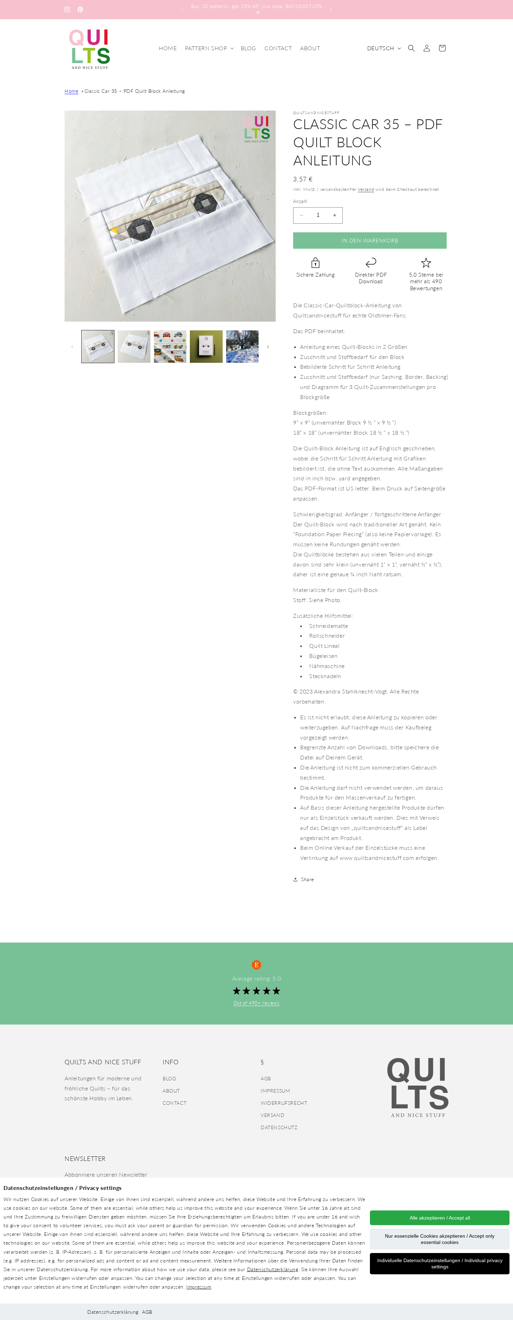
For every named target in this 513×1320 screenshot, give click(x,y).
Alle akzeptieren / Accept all (440, 1218)
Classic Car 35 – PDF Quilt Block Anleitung (134, 91)
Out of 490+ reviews (256, 1003)
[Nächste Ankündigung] (331, 9)
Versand (366, 189)
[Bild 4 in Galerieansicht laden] (206, 346)
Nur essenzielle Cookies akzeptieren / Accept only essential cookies (440, 1239)
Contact (174, 1103)
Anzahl (300, 201)
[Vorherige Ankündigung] (182, 9)
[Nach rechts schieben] (268, 346)
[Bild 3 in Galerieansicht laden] (170, 346)
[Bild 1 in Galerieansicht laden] (98, 346)
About (171, 1091)
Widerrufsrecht (284, 1103)
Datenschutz (279, 1127)
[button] (208, 48)
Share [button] (307, 879)
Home (71, 91)
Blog (169, 1078)
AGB (147, 1312)
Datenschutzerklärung (272, 1269)
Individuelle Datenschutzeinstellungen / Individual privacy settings (440, 1263)
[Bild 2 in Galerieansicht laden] (134, 346)
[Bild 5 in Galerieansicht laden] (242, 346)
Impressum (198, 1287)
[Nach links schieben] (72, 346)
